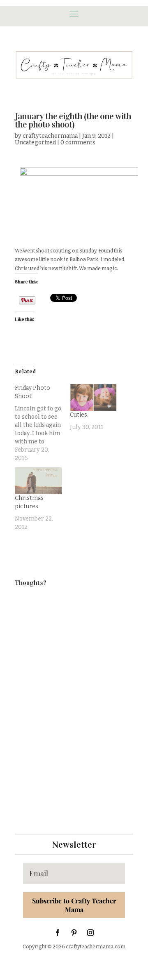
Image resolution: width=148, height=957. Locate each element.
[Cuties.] (93, 397)
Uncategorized (35, 142)
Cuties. (79, 414)
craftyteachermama (50, 135)
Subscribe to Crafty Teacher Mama (74, 905)
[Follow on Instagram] (90, 932)
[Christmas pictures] (38, 480)
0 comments (77, 142)
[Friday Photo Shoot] (42, 423)
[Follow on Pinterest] (74, 932)
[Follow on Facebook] (57, 932)
